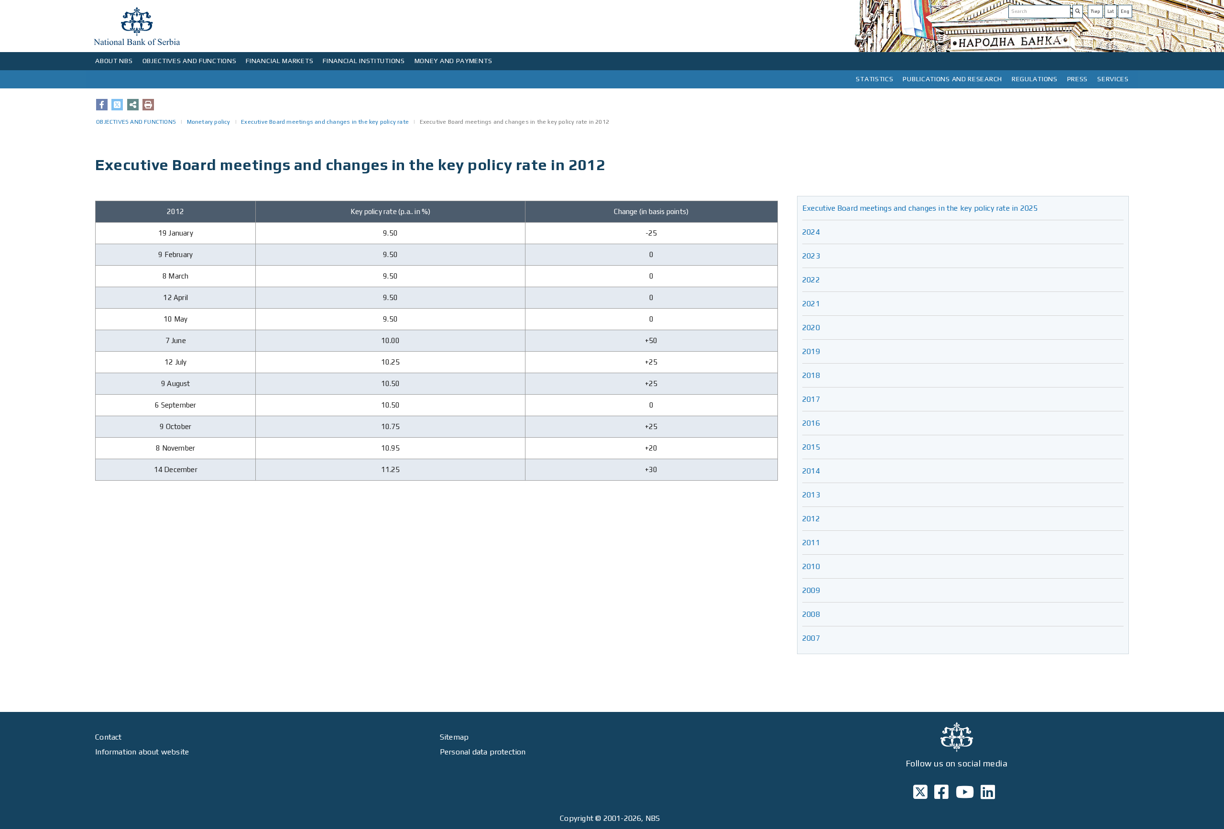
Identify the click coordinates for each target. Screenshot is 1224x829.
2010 (811, 566)
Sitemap (454, 737)
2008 (811, 614)
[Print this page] (148, 104)
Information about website (142, 751)
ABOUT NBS (113, 61)
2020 (811, 327)
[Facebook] (102, 104)
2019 (811, 351)
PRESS (1077, 79)
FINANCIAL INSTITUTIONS (363, 61)
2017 (811, 399)
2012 (811, 518)
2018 (811, 375)
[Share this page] (133, 104)
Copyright (576, 818)
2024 (811, 232)
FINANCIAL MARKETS (279, 61)
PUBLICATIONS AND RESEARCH (952, 79)
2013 (811, 494)
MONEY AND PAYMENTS (453, 61)
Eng (1125, 11)
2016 (811, 423)
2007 (811, 638)
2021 (811, 303)
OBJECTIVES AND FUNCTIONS (189, 61)
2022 (811, 279)
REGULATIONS (1035, 79)
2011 (811, 542)
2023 (811, 255)
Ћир (1095, 11)
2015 (811, 447)
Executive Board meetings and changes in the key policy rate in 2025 (920, 208)
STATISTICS (874, 79)
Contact (108, 737)
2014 (811, 470)
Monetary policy (208, 121)
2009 (811, 590)
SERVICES (1113, 79)
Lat (1110, 11)
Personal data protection (483, 751)
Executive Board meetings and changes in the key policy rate (325, 121)
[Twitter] (117, 104)
